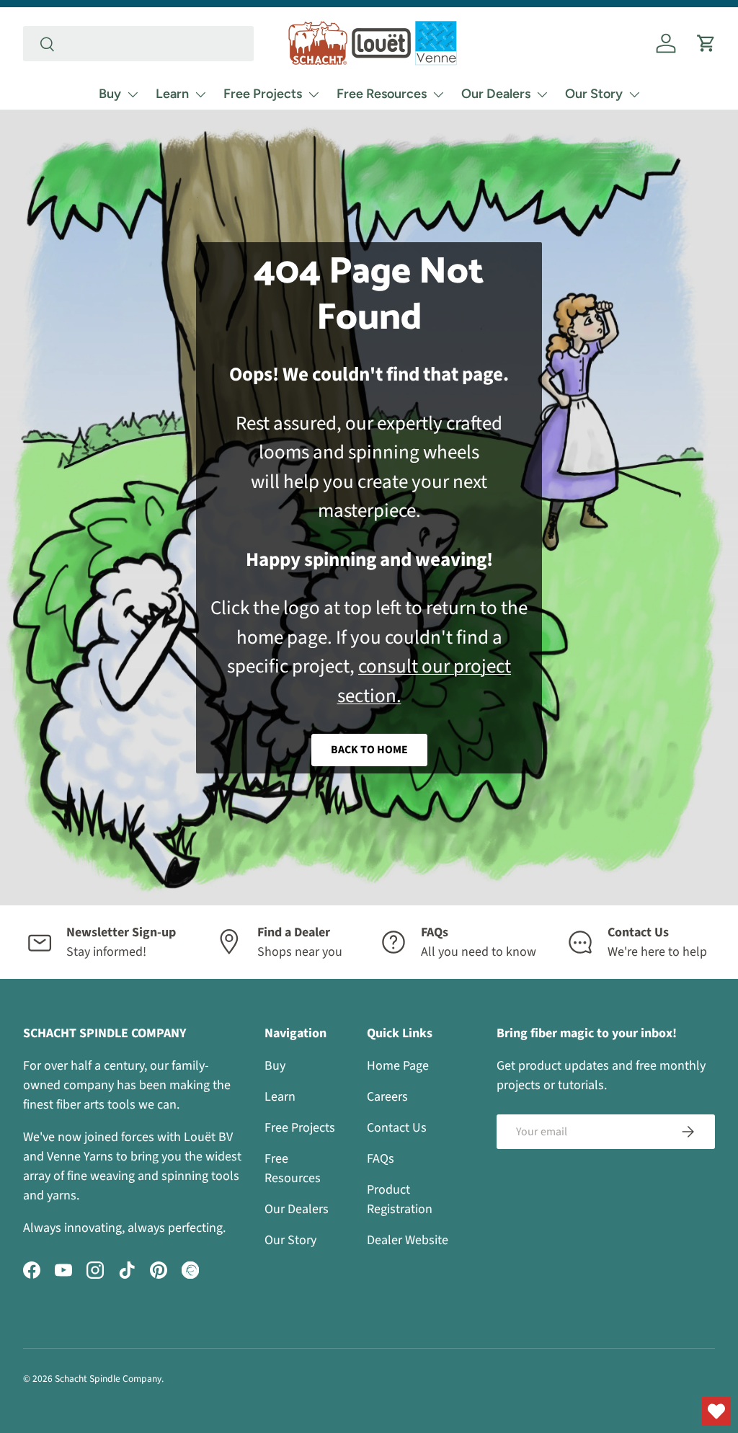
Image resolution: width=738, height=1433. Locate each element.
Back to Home (369, 750)
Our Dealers (495, 94)
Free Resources (382, 94)
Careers (387, 1097)
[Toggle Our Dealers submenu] (542, 94)
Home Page (398, 1066)
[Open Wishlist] (716, 1411)
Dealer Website (407, 1240)
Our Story (594, 94)
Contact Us (397, 1128)
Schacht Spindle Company (108, 1378)
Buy (110, 94)
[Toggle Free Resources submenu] (438, 94)
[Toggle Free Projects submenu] (313, 94)
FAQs (380, 1159)
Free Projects (262, 94)
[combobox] (138, 43)
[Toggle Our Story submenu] (634, 94)
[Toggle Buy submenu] (132, 94)
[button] (706, 43)
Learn (172, 94)
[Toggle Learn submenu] (200, 94)
